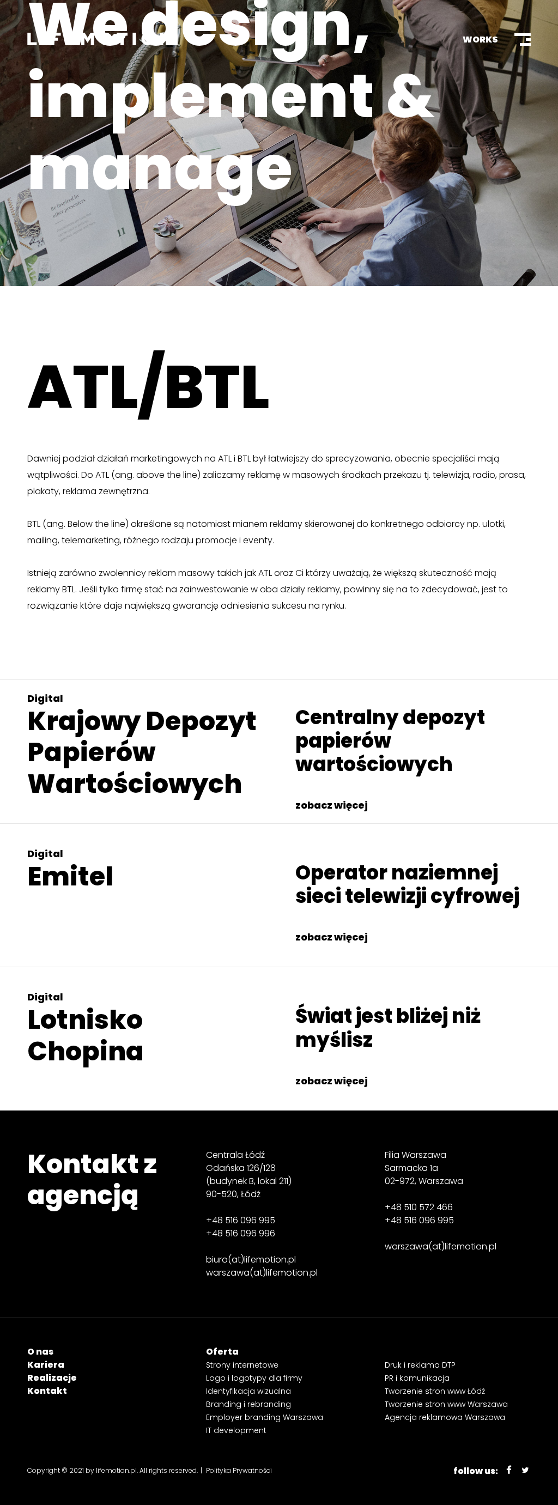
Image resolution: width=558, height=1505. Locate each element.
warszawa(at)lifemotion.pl (262, 1272)
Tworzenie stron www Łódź (435, 1391)
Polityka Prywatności (239, 1470)
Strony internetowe (242, 1365)
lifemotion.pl (116, 1470)
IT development (236, 1430)
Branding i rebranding (248, 1404)
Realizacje (52, 1378)
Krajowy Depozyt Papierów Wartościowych (142, 752)
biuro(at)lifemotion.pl (251, 1259)
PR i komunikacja (417, 1378)
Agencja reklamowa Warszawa (445, 1417)
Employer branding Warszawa (264, 1417)
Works (480, 39)
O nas (40, 1351)
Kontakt (47, 1391)
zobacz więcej (331, 805)
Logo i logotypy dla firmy (254, 1378)
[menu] (522, 39)
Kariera (45, 1364)
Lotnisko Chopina (85, 1036)
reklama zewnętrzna (105, 491)
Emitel (70, 876)
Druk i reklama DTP (420, 1365)
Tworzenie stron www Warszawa (446, 1404)
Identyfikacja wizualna (248, 1391)
